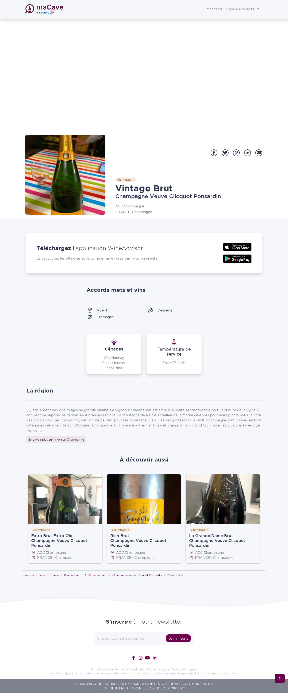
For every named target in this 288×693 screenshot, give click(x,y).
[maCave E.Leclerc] (44, 9)
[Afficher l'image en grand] (65, 175)
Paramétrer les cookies (222, 673)
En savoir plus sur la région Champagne (56, 439)
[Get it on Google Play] (237, 258)
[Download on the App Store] (237, 246)
